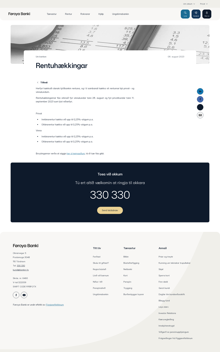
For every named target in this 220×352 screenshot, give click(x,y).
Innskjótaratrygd (166, 326)
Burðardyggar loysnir (133, 294)
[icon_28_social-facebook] (16, 295)
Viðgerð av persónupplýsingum (174, 332)
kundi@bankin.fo (21, 270)
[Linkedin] (200, 91)
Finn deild (163, 282)
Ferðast (96, 256)
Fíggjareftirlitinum (55, 304)
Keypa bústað (99, 269)
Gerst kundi (164, 288)
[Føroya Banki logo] (19, 14)
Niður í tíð (97, 282)
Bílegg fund (164, 300)
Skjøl (161, 269)
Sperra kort (164, 275)
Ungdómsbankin (100, 294)
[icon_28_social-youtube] (24, 295)
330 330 (110, 195)
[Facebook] (200, 99)
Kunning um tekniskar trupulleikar (175, 263)
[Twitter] (200, 107)
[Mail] (200, 115)
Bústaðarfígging (131, 263)
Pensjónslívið (99, 288)
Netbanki (127, 269)
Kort (125, 275)
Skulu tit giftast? (101, 263)
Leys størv (164, 307)
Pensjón (127, 282)
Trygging (127, 288)
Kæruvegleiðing (166, 319)
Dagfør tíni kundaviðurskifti (172, 294)
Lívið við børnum (101, 275)
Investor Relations (167, 313)
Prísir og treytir (166, 256)
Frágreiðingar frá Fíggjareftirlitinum (175, 338)
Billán (126, 256)
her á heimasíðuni (76, 153)
